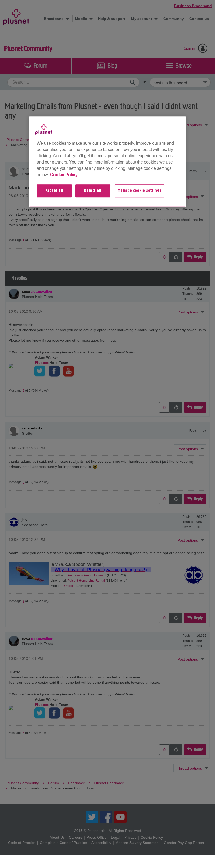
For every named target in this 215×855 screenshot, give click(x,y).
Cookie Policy (64, 175)
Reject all (92, 191)
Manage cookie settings (139, 191)
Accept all (54, 191)
